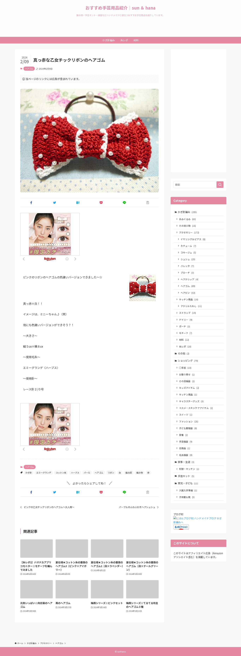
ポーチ (184, 326)
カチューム (188, 245)
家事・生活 (186, 462)
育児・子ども (188, 483)
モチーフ (185, 333)
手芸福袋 (185, 441)
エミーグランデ (43, 472)
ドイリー (185, 319)
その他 (183, 353)
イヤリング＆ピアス (193, 239)
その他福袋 (187, 381)
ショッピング (188, 360)
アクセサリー (189, 232)
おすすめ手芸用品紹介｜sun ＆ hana (120, 8)
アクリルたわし (191, 306)
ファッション (188, 421)
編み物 (139, 472)
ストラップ (187, 312)
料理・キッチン (189, 469)
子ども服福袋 (188, 428)
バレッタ (187, 266)
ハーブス (75, 472)
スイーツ (185, 414)
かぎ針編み (187, 212)
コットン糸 (61, 472)
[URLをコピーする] (148, 203)
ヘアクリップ (189, 279)
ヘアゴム (29, 68)
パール (87, 472)
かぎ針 (28, 472)
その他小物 (187, 225)
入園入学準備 (188, 490)
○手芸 (185, 367)
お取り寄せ (187, 374)
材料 (184, 339)
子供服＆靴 (187, 497)
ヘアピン (188, 292)
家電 (183, 435)
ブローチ (187, 272)
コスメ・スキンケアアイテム (196, 408)
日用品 (184, 448)
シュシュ (188, 259)
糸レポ (185, 346)
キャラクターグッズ (191, 401)
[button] (31, 203)
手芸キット (186, 476)
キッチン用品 (188, 299)
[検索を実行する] (220, 184)
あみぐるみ (187, 219)
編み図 (128, 472)
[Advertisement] (198, 113)
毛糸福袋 (185, 455)
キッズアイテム (189, 387)
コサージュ (188, 252)
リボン (111, 472)
